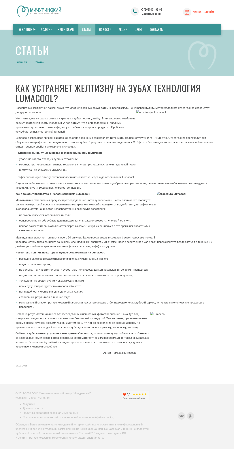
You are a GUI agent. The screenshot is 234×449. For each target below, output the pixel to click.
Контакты (157, 29)
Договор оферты (33, 408)
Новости (105, 29)
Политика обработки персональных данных (50, 412)
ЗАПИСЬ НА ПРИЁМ (203, 12)
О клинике (26, 29)
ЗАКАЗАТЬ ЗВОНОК (151, 14)
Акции (123, 29)
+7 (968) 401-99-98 (151, 9)
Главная (21, 62)
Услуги (46, 29)
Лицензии (29, 404)
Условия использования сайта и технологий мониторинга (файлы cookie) (68, 417)
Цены (138, 29)
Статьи (87, 29)
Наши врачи (66, 29)
